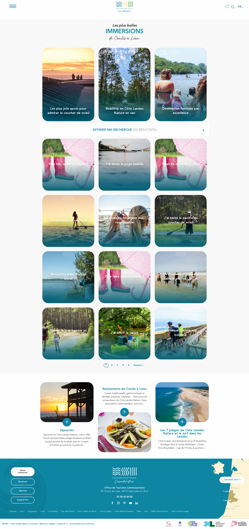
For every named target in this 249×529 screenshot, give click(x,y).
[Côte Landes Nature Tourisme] (124, 6)
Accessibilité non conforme (81, 524)
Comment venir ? (232, 480)
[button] (233, 7)
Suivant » (139, 365)
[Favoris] (227, 7)
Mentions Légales (47, 524)
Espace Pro (62, 524)
